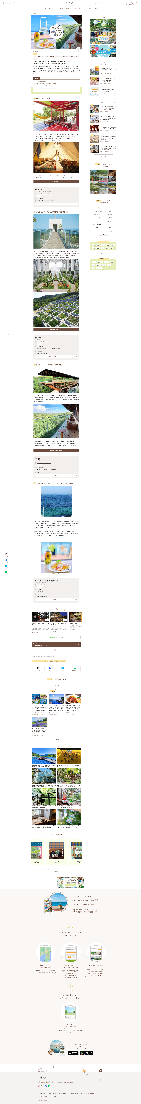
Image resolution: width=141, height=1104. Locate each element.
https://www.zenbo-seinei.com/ (44, 472)
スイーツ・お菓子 (40, 56)
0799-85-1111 (40, 589)
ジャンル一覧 (45, 1096)
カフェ (34, 56)
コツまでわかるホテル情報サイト (94, 1093)
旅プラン (35, 59)
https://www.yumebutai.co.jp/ (43, 353)
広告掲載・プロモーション (64, 1093)
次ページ (35, 643)
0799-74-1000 (40, 346)
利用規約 (49, 1093)
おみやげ (76, 56)
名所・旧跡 (71, 56)
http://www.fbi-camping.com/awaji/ (45, 200)
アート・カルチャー (50, 56)
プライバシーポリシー (42, 1093)
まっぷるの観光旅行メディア (81, 1093)
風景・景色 (65, 56)
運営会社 (72, 1093)
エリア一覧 (40, 1096)
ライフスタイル (58, 56)
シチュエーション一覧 (54, 1096)
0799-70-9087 (40, 467)
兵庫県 (34, 13)
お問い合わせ (55, 1093)
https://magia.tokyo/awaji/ (43, 596)
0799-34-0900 (40, 198)
